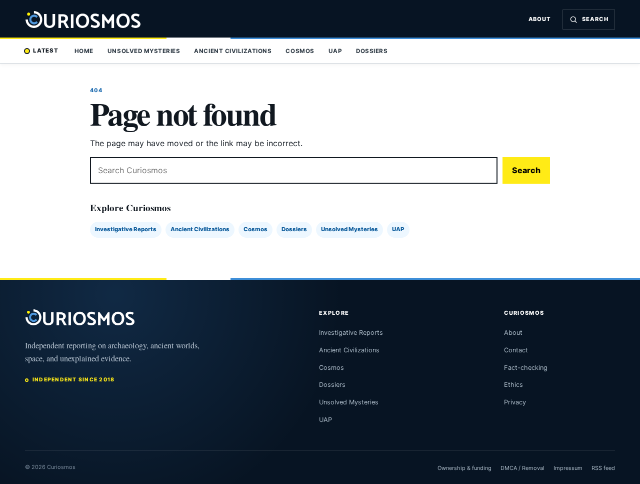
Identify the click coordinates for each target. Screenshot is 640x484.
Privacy (515, 402)
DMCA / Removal (522, 467)
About (540, 19)
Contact (516, 350)
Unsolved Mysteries (144, 51)
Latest (45, 50)
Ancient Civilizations (233, 51)
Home (84, 51)
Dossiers (372, 51)
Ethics (513, 384)
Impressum (568, 467)
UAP (335, 51)
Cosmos (300, 51)
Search (526, 170)
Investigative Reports (125, 229)
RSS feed (603, 467)
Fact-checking (526, 367)
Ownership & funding (465, 467)
